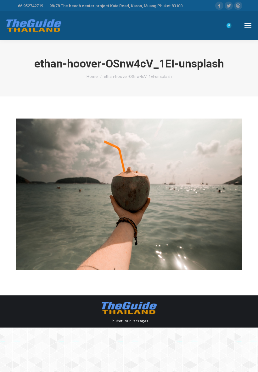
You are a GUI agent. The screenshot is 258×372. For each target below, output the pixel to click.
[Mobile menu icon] (248, 25)
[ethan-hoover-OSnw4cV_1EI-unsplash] (129, 194)
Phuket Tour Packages (129, 320)
